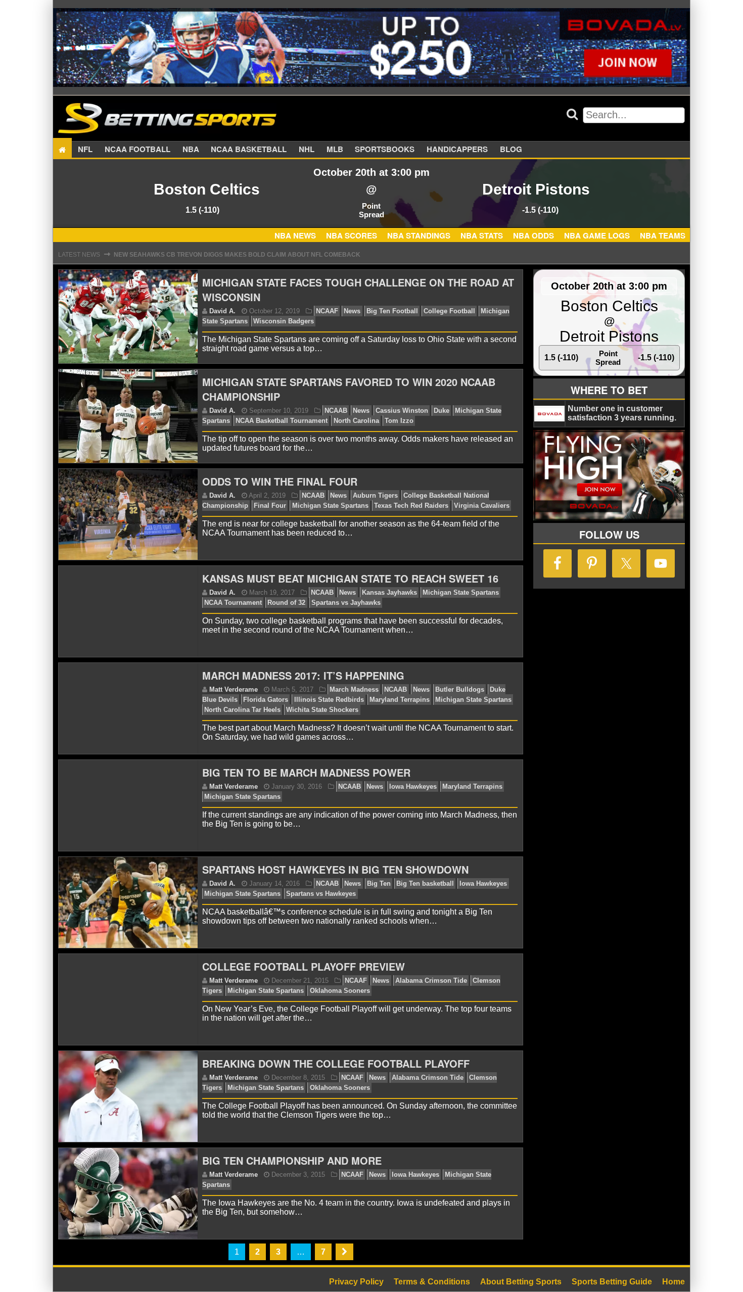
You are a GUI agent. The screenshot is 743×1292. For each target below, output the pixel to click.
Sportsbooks (384, 149)
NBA (190, 149)
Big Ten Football (392, 311)
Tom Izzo (399, 420)
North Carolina (356, 420)
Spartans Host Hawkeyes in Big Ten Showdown (335, 869)
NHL (306, 149)
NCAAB (335, 410)
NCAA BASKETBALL (249, 149)
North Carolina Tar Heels (242, 709)
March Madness (354, 689)
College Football (449, 311)
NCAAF (327, 311)
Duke (441, 410)
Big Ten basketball (425, 883)
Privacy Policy (356, 1281)
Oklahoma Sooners (340, 990)
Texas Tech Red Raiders (411, 505)
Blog (511, 149)
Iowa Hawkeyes (413, 786)
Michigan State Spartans (330, 505)
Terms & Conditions (432, 1281)
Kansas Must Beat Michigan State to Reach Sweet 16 (350, 578)
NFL (85, 149)
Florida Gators (265, 699)
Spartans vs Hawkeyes (321, 893)
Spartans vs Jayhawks (346, 602)
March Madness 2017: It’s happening (303, 675)
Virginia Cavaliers (481, 505)
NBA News (295, 235)
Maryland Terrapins (399, 699)
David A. (222, 311)
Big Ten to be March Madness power (306, 772)
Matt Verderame (233, 689)
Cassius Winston (402, 410)
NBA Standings (418, 235)
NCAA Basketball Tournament (282, 420)
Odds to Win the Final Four (279, 481)
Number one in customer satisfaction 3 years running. (622, 413)
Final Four (270, 505)
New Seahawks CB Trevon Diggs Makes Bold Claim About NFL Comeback (237, 254)
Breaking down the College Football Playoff (336, 1063)
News (352, 311)
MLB (335, 149)
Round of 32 (286, 602)
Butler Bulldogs (459, 689)
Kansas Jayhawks (389, 592)
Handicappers (457, 149)
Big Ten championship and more (292, 1160)
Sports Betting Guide (612, 1281)
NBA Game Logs (597, 235)
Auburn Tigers (375, 495)
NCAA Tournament (233, 602)
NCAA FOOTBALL (137, 149)
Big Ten (379, 883)
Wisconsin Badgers (283, 321)
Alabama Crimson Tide (431, 980)
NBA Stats (481, 235)
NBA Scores (351, 235)
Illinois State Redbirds (329, 699)
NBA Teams (662, 235)
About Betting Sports (521, 1281)
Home (673, 1281)
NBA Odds (533, 235)
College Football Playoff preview (303, 966)
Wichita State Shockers (322, 709)
